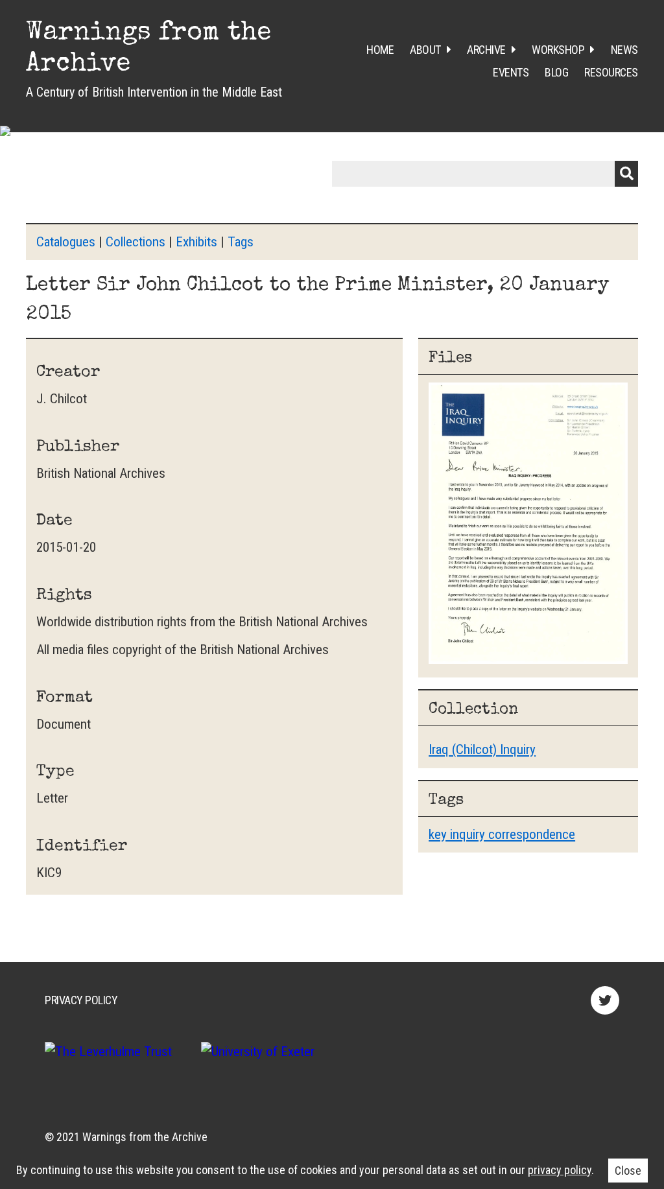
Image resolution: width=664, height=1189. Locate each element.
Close (628, 1170)
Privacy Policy (81, 1000)
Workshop (558, 49)
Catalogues (65, 242)
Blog (556, 72)
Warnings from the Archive (145, 1137)
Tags (241, 242)
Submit (626, 174)
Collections (135, 242)
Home (380, 49)
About (425, 49)
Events (510, 72)
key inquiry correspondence (502, 834)
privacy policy (559, 1170)
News (624, 49)
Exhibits (196, 242)
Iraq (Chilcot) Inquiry (482, 749)
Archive (486, 49)
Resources (611, 72)
